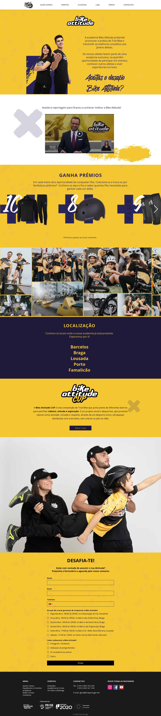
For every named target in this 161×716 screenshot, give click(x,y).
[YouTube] (121, 687)
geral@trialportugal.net (90, 692)
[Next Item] (155, 209)
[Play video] (80, 134)
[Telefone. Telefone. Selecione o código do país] (51, 604)
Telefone (51, 600)
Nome (49, 578)
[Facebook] (115, 687)
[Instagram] (110, 687)
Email (49, 589)
